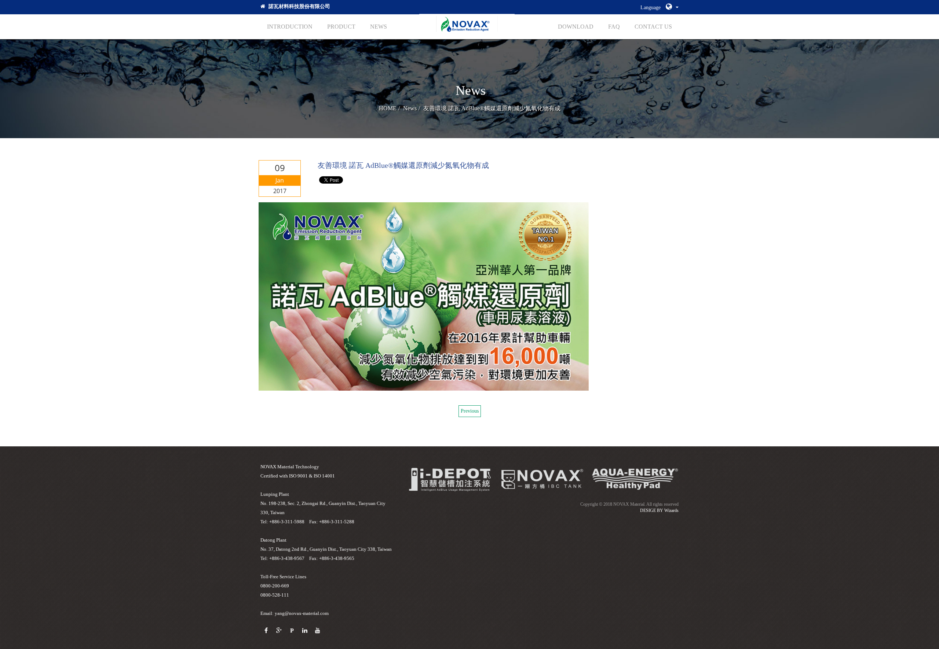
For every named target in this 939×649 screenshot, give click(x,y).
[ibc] (450, 479)
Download (575, 26)
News (378, 26)
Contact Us (653, 26)
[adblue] (634, 479)
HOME (388, 108)
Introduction (290, 26)
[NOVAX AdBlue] (467, 26)
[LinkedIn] (304, 631)
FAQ (614, 26)
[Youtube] (317, 631)
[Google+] (279, 631)
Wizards (671, 510)
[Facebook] (266, 631)
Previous (470, 411)
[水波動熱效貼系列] (542, 479)
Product (341, 26)
